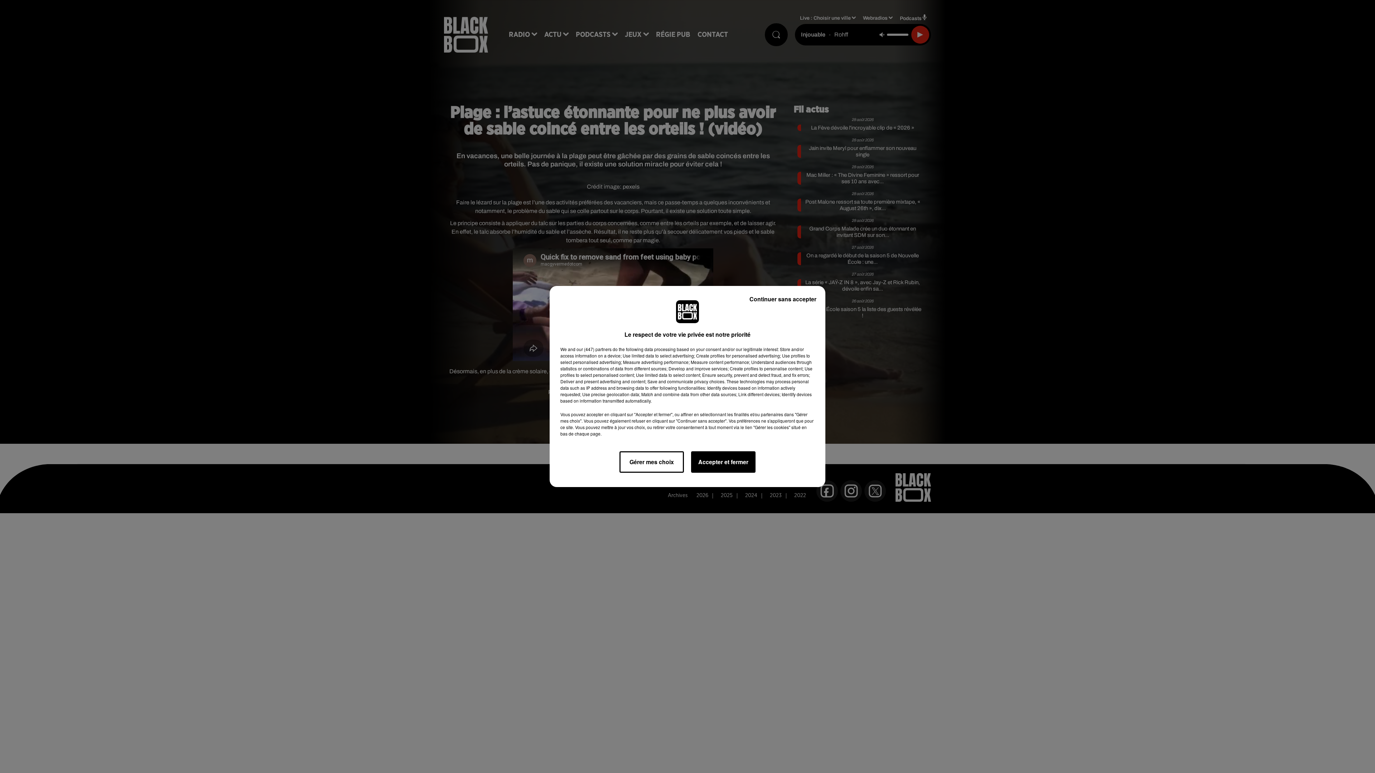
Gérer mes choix (651, 462)
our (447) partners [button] (594, 349)
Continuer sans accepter (782, 299)
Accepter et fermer (723, 462)
